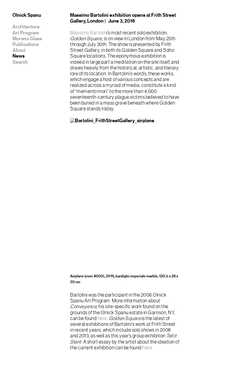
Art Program (25, 32)
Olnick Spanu (26, 15)
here (102, 318)
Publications (25, 44)
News (18, 56)
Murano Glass (27, 38)
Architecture (26, 26)
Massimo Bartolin (88, 32)
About (19, 50)
